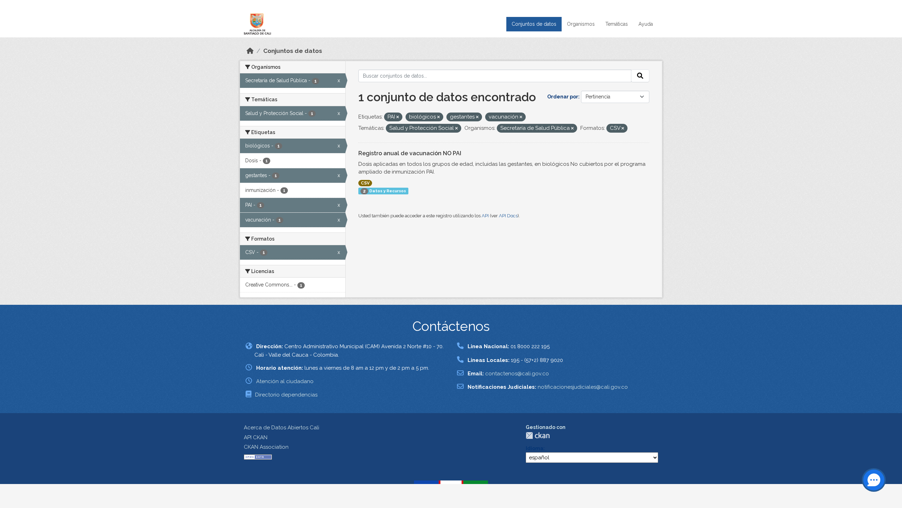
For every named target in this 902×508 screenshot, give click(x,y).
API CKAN (255, 437)
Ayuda (645, 24)
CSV (365, 183)
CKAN (538, 435)
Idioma (534, 448)
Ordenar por (562, 96)
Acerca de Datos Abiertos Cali (281, 427)
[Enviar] (640, 75)
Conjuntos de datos (534, 24)
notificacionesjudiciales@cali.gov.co (583, 387)
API (485, 215)
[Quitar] (397, 117)
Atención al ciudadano (285, 381)
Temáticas (616, 24)
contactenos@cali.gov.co (517, 373)
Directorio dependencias (286, 395)
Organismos (581, 24)
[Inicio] (250, 50)
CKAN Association (266, 447)
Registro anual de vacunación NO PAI (409, 153)
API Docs (508, 215)
